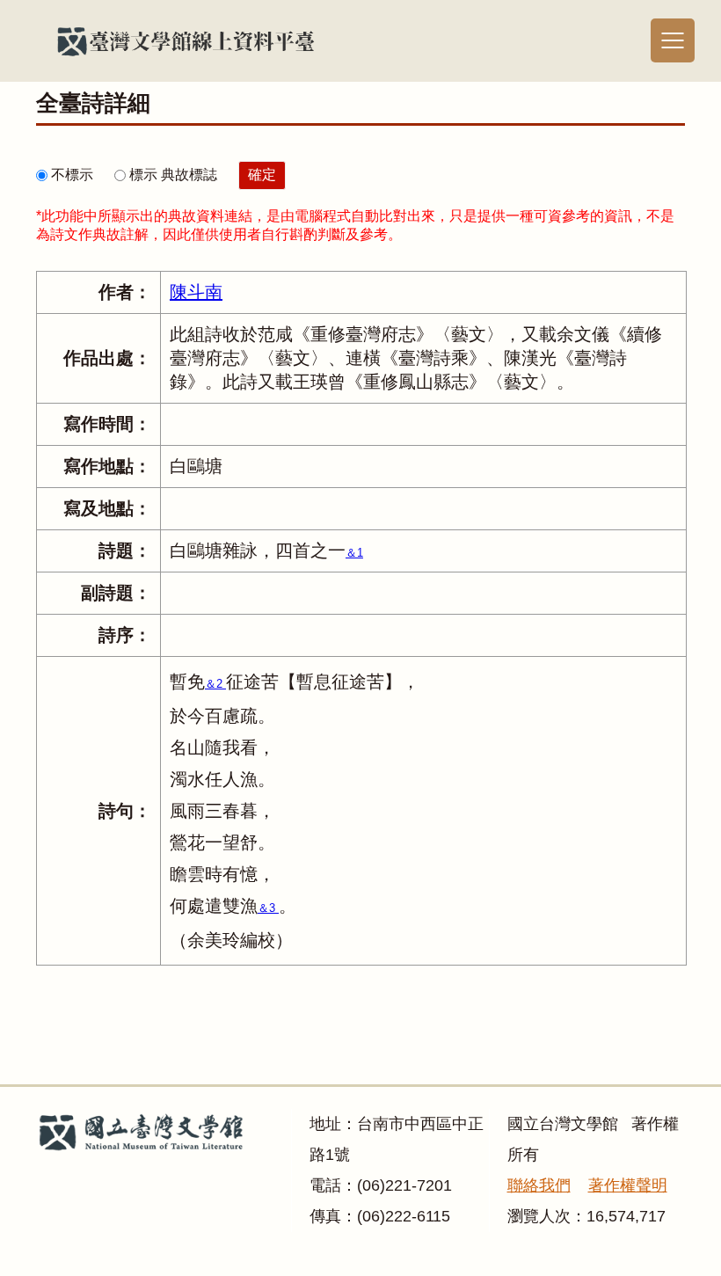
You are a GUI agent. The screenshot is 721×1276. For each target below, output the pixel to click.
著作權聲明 (627, 1185)
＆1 (354, 552)
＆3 (268, 908)
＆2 (215, 683)
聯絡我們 (539, 1185)
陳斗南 (196, 292)
